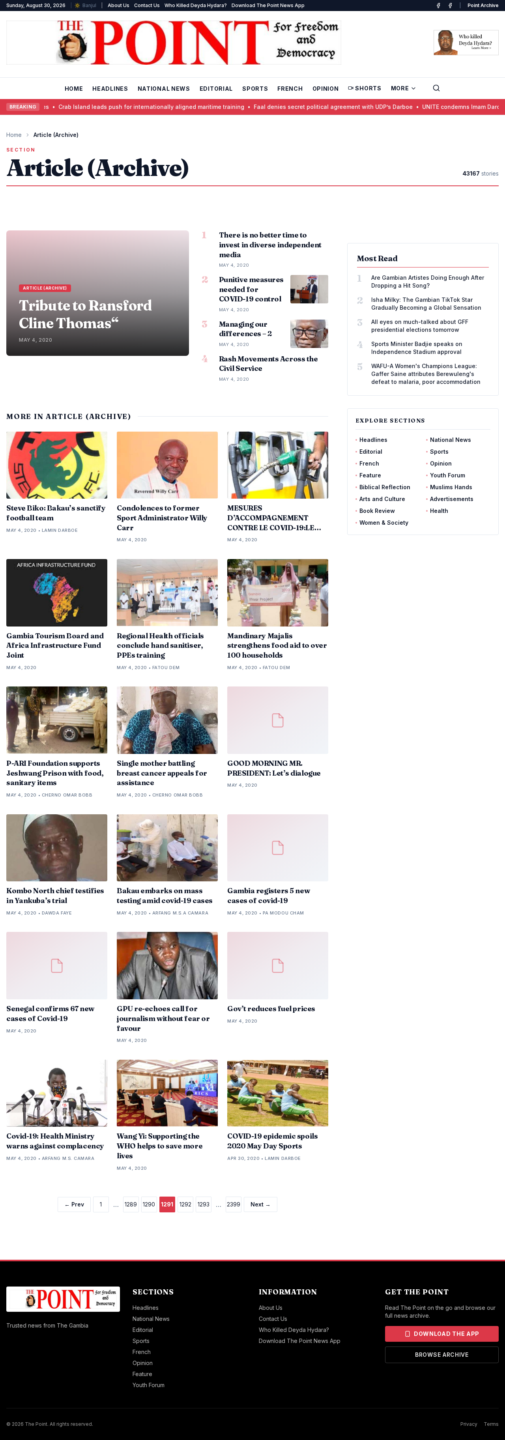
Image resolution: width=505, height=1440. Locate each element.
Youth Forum (447, 475)
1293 (203, 1204)
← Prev (74, 1204)
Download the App (446, 1333)
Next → (261, 1204)
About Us (118, 5)
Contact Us (147, 5)
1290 (149, 1204)
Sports (255, 88)
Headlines (110, 88)
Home (74, 88)
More (400, 88)
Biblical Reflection (384, 487)
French (290, 88)
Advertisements (451, 499)
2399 (233, 1204)
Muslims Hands (451, 487)
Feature (370, 475)
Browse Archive (442, 1354)
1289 (131, 1204)
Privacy (468, 1424)
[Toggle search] (436, 88)
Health (439, 510)
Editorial (216, 88)
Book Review (377, 510)
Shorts (368, 88)
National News (164, 88)
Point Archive (483, 5)
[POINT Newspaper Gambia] (438, 5)
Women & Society (383, 522)
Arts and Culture (382, 499)
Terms (491, 1424)
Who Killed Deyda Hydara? (196, 5)
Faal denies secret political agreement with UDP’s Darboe (290, 106)
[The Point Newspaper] (450, 5)
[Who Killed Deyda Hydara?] (466, 42)
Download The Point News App (268, 5)
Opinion (325, 88)
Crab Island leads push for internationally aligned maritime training (109, 106)
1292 (185, 1204)
